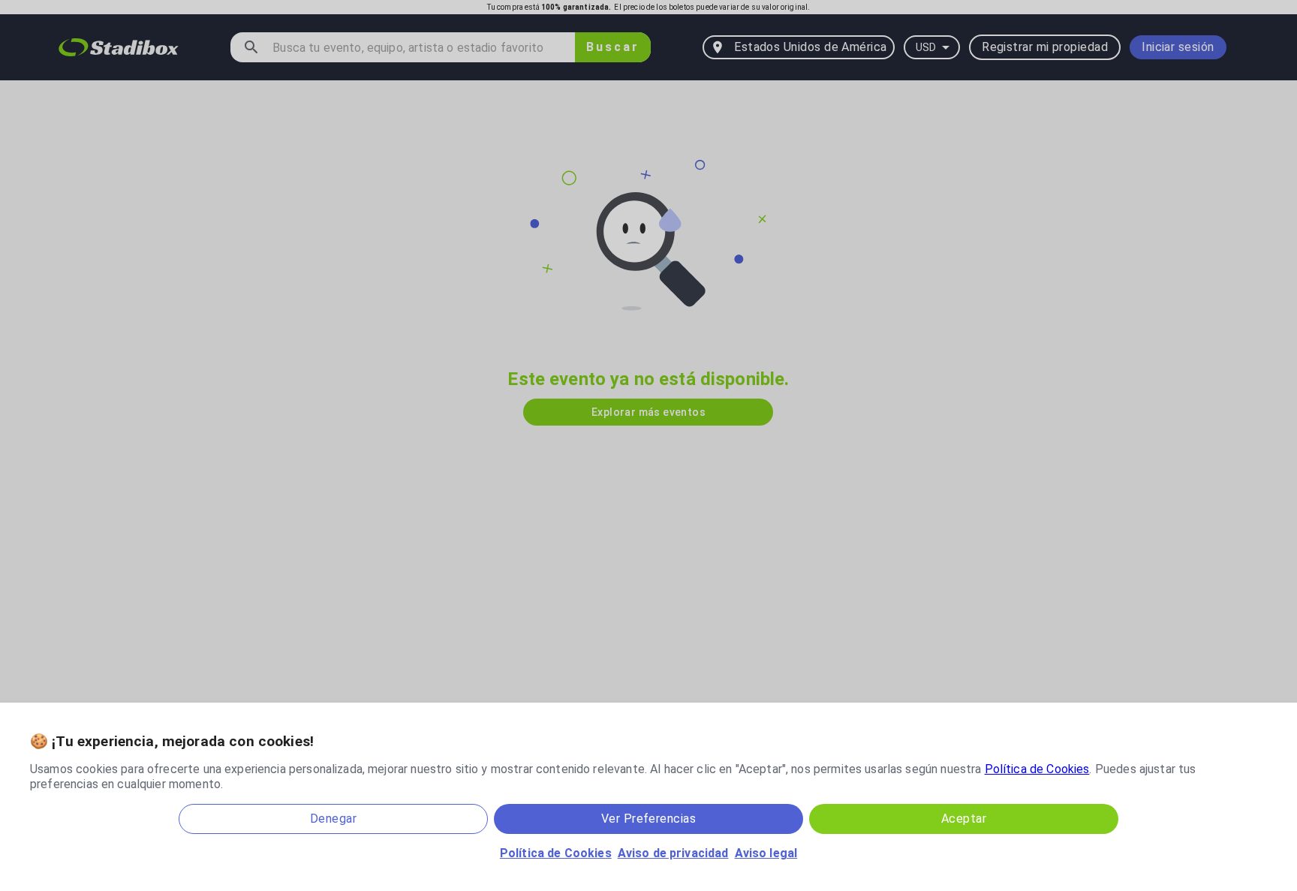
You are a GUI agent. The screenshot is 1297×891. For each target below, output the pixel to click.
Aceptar (963, 818)
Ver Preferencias (648, 818)
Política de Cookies (1037, 769)
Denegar (333, 818)
